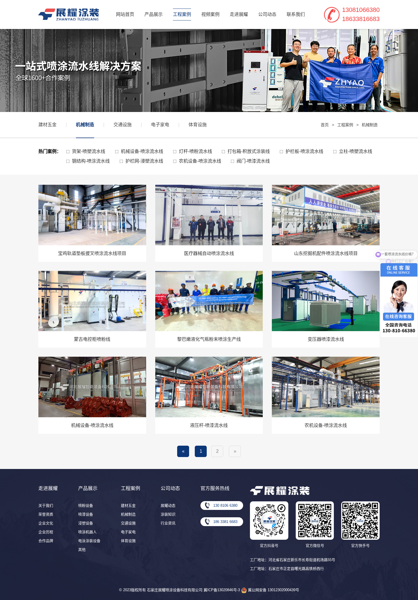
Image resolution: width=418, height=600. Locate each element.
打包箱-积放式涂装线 (248, 151)
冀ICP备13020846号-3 (222, 590)
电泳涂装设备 (89, 541)
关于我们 (45, 505)
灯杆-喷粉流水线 (195, 151)
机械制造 (85, 124)
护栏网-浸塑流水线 (144, 161)
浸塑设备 (85, 523)
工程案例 (182, 14)
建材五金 (47, 124)
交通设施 (122, 124)
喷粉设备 (85, 505)
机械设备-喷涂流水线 (142, 151)
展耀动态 (168, 505)
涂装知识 (168, 514)
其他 (82, 549)
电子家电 (160, 124)
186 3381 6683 (225, 522)
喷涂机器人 (87, 532)
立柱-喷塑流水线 (355, 151)
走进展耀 (239, 14)
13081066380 (361, 9)
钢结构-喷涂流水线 (91, 161)
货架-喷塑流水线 (88, 151)
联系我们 (296, 14)
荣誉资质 (45, 514)
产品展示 (153, 14)
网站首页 (125, 14)
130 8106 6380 (225, 505)
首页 (325, 125)
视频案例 (210, 14)
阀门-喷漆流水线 (253, 161)
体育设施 (198, 124)
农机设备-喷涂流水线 (200, 161)
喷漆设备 (85, 514)
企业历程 (45, 532)
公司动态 (267, 14)
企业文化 (45, 523)
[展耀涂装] (68, 14)
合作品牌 (45, 541)
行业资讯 (168, 523)
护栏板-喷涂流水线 (304, 151)
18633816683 (361, 18)
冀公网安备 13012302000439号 (273, 590)
